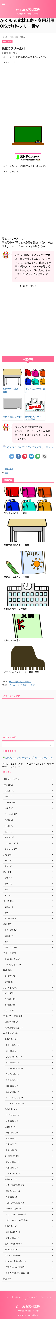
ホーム (8, 1297)
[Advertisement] (28, 92)
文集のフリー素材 (12, 640)
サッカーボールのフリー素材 (22, 685)
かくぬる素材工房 (28, 9)
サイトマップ (32, 1297)
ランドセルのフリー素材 (15, 513)
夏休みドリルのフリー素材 (16, 576)
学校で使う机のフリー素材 (16, 545)
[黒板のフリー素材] (31, 456)
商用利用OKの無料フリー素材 (28, 1311)
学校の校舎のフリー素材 (15, 608)
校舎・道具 (9, 469)
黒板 (6, 473)
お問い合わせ (19, 1297)
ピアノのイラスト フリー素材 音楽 (21, 672)
